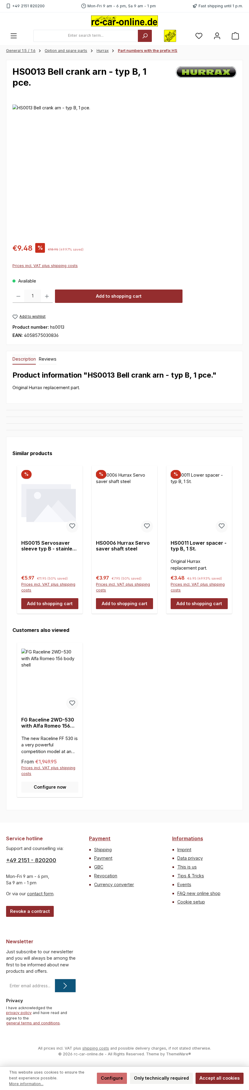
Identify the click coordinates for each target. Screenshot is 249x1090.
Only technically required (161, 1078)
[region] (124, 170)
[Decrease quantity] (18, 296)
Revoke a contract (30, 911)
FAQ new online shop (198, 893)
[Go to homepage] (124, 20)
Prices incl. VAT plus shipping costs (45, 265)
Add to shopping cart (119, 296)
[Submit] (65, 985)
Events (184, 884)
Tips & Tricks (190, 875)
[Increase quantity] (47, 296)
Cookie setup (191, 901)
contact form (40, 893)
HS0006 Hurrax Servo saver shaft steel (123, 546)
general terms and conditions (33, 1023)
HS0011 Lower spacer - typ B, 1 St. (199, 546)
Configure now (50, 787)
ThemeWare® (178, 1054)
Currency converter (114, 884)
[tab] (24, 359)
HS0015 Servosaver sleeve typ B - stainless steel (49, 546)
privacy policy (19, 1012)
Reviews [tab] (47, 359)
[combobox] (85, 36)
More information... (26, 1083)
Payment (100, 838)
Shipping (103, 849)
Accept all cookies (220, 1078)
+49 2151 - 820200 (31, 860)
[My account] (217, 35)
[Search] (145, 36)
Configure (112, 1078)
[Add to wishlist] (72, 526)
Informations (187, 838)
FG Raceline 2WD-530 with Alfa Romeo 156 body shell (47, 723)
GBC (98, 866)
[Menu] (13, 35)
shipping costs (95, 1048)
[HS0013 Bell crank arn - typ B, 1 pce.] (124, 170)
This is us (187, 866)
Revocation (105, 875)
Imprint (184, 849)
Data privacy (190, 858)
